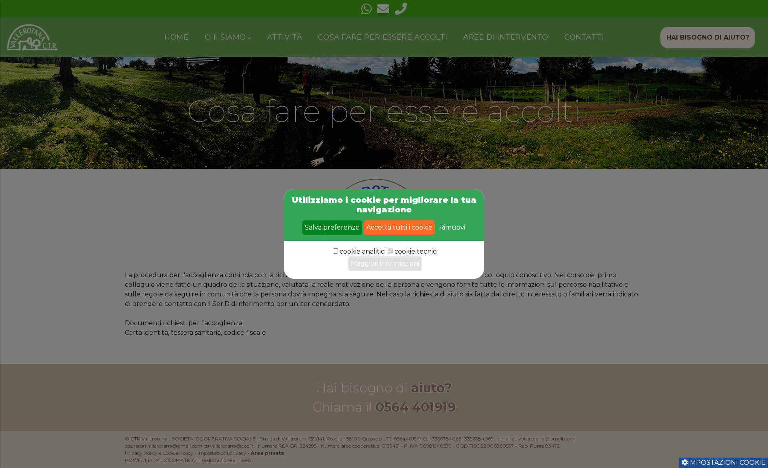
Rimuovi (452, 227)
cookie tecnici (416, 251)
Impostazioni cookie (727, 462)
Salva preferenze (332, 227)
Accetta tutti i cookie (399, 227)
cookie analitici (363, 251)
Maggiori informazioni (385, 263)
